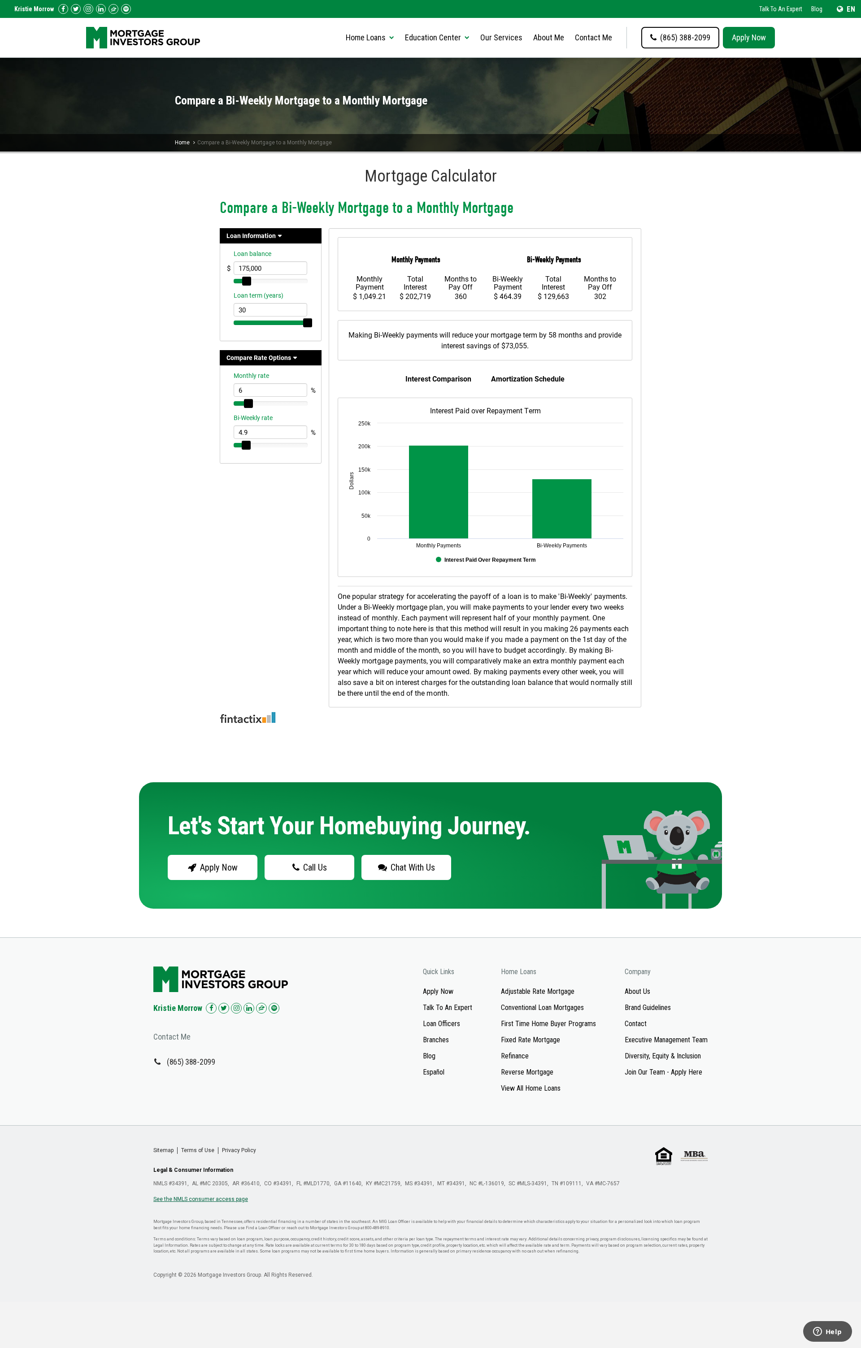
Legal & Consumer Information (193, 1170)
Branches (436, 1040)
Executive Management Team (666, 1040)
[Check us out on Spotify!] (274, 1008)
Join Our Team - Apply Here (663, 1072)
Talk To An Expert (780, 9)
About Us (637, 991)
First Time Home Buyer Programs (548, 1023)
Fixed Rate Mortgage (530, 1040)
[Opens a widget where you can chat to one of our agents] (827, 1332)
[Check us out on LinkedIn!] (101, 9)
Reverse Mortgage (527, 1072)
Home (182, 142)
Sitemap (163, 1150)
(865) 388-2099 (191, 1061)
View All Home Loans (531, 1088)
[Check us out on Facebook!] (63, 9)
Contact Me (593, 37)
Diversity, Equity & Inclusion (663, 1056)
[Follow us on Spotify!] (126, 9)
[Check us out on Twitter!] (76, 9)
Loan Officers (441, 1023)
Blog (816, 9)
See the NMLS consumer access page (200, 1199)
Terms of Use (197, 1150)
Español (433, 1072)
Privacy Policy (239, 1150)
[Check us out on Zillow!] (113, 9)
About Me (548, 37)
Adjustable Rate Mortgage (537, 991)
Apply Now (749, 37)
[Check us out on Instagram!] (88, 9)
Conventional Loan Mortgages (542, 1007)
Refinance (515, 1056)
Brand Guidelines (648, 1007)
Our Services (501, 37)
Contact (636, 1023)
